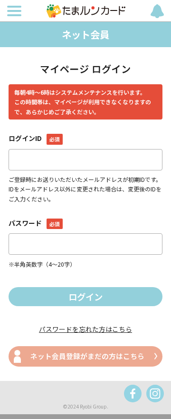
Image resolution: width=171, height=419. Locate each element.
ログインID (34, 138)
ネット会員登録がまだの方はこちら (87, 356)
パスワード (34, 223)
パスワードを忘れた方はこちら (85, 329)
